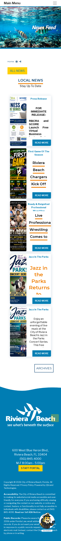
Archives (44, 368)
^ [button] (55, 418)
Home (11, 61)
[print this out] (16, 61)
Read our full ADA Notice (27, 512)
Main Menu (12, 3)
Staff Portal (30, 468)
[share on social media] (19, 61)
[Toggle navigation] (56, 3)
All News (17, 70)
